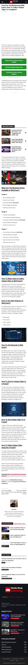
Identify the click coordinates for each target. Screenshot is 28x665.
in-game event (8, 48)
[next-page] (5, 550)
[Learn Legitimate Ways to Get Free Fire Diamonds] (5, 529)
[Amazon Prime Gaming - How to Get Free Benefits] (5, 617)
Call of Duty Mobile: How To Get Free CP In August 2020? (7, 492)
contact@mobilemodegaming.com (17, 597)
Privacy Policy (18, 605)
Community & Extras (15, 618)
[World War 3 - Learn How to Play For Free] (5, 632)
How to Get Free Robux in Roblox (11, 567)
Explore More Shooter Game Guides (14, 61)
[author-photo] (14, 507)
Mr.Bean (14, 509)
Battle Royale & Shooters (5, 531)
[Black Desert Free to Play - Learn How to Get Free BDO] (5, 624)
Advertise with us (5, 605)
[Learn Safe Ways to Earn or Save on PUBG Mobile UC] (5, 544)
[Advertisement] (14, 29)
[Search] (26, 2)
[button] (2, 2)
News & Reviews (5, 569)
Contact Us (12, 660)
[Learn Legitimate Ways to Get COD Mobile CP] (5, 537)
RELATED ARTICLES (7, 523)
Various (3, 562)
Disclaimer (12, 605)
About (5, 606)
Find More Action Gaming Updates (14, 73)
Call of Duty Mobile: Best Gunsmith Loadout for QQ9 (20, 492)
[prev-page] (3, 550)
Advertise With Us (6, 658)
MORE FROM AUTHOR (19, 523)
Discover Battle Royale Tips (14, 67)
